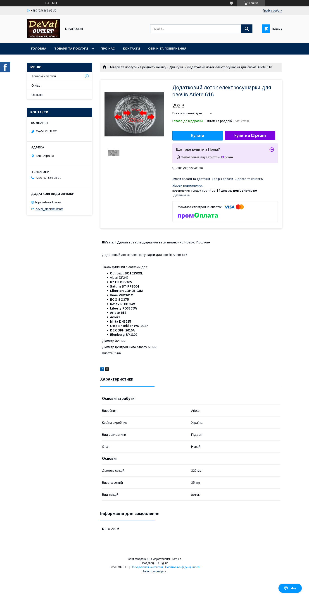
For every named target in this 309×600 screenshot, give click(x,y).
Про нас (108, 48)
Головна (38, 48)
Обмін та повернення (167, 48)
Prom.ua (176, 559)
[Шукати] (246, 28)
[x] (107, 370)
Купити (197, 136)
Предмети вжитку (153, 67)
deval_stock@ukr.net (49, 209)
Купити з (242, 136)
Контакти (131, 48)
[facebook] (102, 370)
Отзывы (37, 95)
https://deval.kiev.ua (48, 202)
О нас (35, 85)
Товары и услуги (43, 76)
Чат (293, 588)
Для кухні (176, 67)
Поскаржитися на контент (147, 567)
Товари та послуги (71, 48)
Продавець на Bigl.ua (154, 563)
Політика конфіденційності (182, 567)
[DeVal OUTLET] (43, 37)
